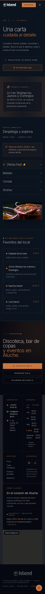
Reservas (10, 478)
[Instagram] (29, 463)
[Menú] (39, 4)
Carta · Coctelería (11, 466)
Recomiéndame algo (24, 68)
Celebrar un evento (22, 380)
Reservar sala (22, 373)
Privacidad (22, 586)
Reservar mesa (24, 366)
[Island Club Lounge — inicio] (9, 5)
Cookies (35, 586)
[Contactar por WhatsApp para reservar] (39, 588)
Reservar (28, 5)
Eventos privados (10, 473)
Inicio (9, 461)
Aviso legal (9, 586)
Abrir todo (9, 137)
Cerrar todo (25, 137)
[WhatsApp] (35, 463)
